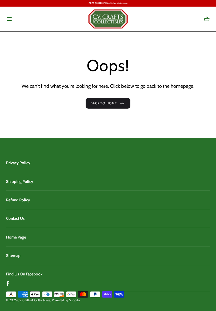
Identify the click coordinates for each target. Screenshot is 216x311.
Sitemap (13, 255)
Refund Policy (18, 199)
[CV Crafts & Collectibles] (108, 19)
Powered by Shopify (66, 300)
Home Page (16, 237)
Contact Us (15, 218)
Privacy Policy (18, 162)
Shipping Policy (19, 181)
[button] (9, 19)
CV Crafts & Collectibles (33, 300)
